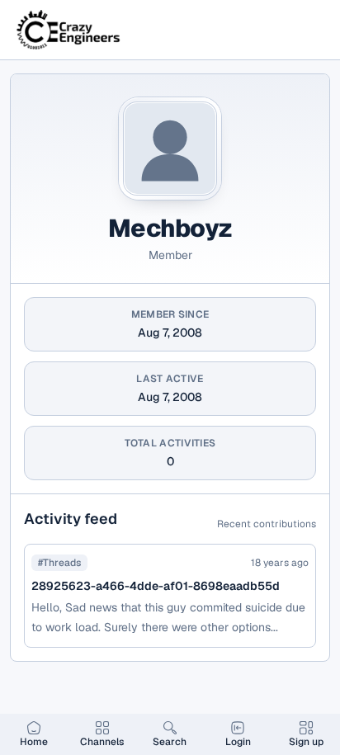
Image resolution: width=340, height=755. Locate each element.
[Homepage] (69, 30)
